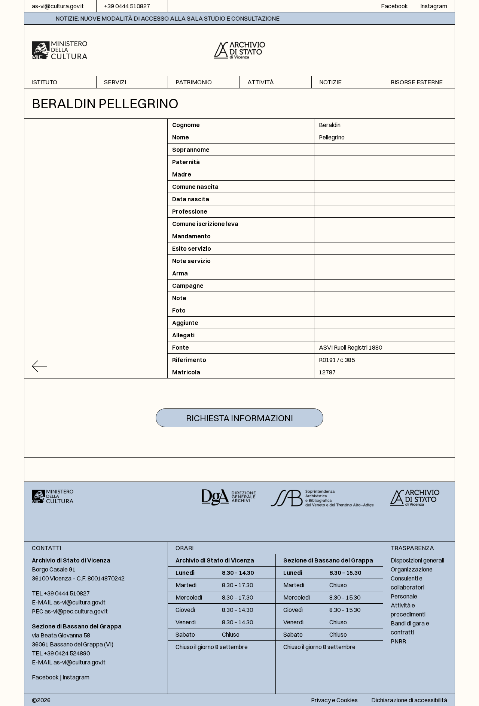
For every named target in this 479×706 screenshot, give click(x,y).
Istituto (44, 82)
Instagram (433, 6)
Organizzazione (412, 569)
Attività (260, 82)
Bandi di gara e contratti (410, 627)
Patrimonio (194, 82)
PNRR (398, 641)
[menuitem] (60, 82)
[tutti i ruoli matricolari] (96, 366)
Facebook (394, 6)
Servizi (115, 82)
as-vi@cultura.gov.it (58, 6)
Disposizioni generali (417, 560)
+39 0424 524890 (67, 653)
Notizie (330, 82)
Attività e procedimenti (408, 609)
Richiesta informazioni (239, 417)
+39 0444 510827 (127, 6)
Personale (404, 596)
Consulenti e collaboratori (407, 582)
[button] (239, 49)
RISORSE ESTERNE (417, 82)
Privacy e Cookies (334, 700)
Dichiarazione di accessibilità (409, 700)
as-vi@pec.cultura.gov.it (76, 611)
